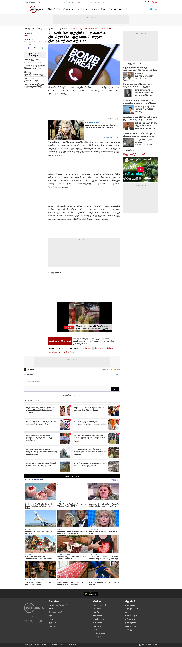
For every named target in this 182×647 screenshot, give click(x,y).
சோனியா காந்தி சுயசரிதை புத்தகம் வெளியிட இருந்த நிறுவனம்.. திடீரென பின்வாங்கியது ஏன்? (137, 85)
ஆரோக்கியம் (120, 9)
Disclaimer (53, 645)
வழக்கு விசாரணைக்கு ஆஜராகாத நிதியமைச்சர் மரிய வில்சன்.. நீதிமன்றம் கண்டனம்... (140, 68)
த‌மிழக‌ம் (82, 9)
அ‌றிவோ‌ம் (53, 623)
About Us (37, 645)
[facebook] (145, 2)
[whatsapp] (42, 48)
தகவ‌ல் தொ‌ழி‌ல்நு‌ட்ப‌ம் (58, 605)
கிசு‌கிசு (96, 612)
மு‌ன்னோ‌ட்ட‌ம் (99, 619)
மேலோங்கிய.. (69, 352)
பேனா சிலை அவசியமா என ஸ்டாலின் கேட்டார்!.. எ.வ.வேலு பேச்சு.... (139, 102)
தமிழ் (79, 2)
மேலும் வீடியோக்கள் (134, 154)
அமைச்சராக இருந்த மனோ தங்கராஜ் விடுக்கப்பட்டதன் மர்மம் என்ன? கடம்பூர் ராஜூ (34, 85)
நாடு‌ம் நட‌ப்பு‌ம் (54, 626)
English (71, 2)
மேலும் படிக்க (133, 64)
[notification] (156, 9)
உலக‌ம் (51, 619)
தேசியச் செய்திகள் (57, 29)
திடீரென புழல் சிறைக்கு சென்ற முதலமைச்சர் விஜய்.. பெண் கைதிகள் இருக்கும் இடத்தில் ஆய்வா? (140, 118)
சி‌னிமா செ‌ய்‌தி (99, 605)
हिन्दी (65, 2)
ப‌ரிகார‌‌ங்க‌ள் (130, 619)
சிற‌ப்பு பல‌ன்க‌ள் (132, 609)
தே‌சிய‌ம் (52, 616)
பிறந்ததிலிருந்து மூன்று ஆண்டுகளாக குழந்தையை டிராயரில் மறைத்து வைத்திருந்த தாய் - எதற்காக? (94, 341)
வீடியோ (130, 150)
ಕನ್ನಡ (103, 2)
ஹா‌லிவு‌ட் (97, 626)
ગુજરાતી (109, 2)
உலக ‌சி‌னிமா (98, 623)
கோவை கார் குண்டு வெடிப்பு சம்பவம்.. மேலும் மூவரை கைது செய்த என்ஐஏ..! (35, 67)
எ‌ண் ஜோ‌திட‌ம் (131, 605)
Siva (26, 36)
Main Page (28, 645)
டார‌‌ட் (127, 612)
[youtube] (156, 2)
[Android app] (91, 594)
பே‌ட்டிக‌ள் (97, 609)
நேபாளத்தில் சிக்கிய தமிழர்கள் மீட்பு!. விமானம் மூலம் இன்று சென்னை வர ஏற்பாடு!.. (139, 135)
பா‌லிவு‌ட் (96, 630)
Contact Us (62, 645)
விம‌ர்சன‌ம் (97, 616)
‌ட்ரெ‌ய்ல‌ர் (97, 637)
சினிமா (93, 9)
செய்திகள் (53, 9)
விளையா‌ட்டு (68, 9)
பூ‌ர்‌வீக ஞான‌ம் (131, 623)
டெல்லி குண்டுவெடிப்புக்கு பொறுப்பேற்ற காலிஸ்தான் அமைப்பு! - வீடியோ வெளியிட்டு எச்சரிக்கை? (33, 73)
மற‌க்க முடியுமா (99, 633)
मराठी (85, 2)
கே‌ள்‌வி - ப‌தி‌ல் (131, 616)
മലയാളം (97, 2)
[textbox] (84, 102)
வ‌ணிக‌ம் (52, 609)
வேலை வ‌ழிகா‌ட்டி (56, 612)
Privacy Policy (72, 645)
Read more (69, 327)
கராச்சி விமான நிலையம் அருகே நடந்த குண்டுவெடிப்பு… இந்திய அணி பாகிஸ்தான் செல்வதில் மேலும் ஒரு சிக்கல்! (33, 79)
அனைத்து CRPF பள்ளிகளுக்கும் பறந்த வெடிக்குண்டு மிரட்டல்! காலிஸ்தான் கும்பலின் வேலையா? (35, 60)
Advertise (45, 645)
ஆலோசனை (130, 626)
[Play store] (151, 9)
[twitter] (149, 2)
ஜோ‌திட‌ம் (105, 9)
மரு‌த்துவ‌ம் (54, 352)
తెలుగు (91, 2)
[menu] (26, 9)
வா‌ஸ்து (128, 630)
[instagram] (152, 2)
